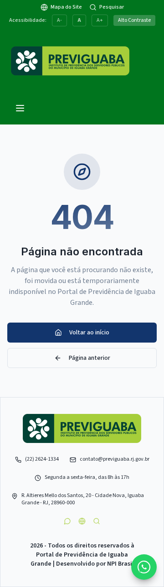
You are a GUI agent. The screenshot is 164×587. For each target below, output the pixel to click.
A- (59, 20)
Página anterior (89, 358)
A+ (100, 20)
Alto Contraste (134, 20)
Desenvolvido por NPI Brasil (95, 563)
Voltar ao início (89, 332)
